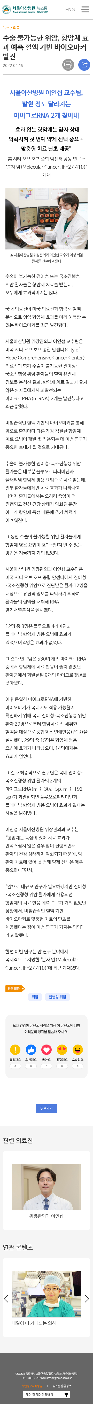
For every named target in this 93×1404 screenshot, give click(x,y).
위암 (35, 997)
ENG (70, 9)
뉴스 (6, 28)
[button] (85, 1300)
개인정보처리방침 (32, 1386)
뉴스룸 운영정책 (62, 1386)
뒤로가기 (46, 1108)
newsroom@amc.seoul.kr (56, 1378)
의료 (16, 28)
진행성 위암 (57, 997)
